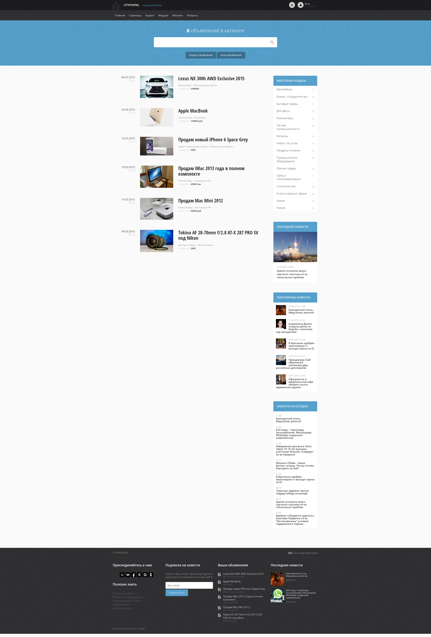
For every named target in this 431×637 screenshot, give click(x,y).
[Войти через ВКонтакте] (127, 574)
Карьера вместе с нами (126, 600)
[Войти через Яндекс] (139, 574)
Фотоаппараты (206, 244)
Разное (281, 208)
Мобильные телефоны (221, 146)
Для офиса (283, 111)
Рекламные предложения (128, 597)
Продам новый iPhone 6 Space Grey (213, 139)
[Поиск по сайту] (292, 5)
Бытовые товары (187, 244)
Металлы (282, 136)
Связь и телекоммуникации (192, 146)
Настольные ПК (202, 180)
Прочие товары (286, 168)
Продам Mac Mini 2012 (200, 200)
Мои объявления (231, 55)
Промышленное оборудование (287, 159)
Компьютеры (185, 117)
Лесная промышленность (288, 127)
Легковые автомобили (205, 85)
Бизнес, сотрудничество (292, 96)
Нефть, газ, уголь (287, 143)
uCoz (142, 628)
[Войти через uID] (122, 574)
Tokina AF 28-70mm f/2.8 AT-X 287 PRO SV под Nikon (218, 235)
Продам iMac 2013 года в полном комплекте (211, 171)
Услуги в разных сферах (292, 193)
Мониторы (200, 117)
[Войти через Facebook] (133, 574)
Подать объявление (201, 55)
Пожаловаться (121, 604)
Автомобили (184, 85)
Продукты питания (288, 150)
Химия (281, 201)
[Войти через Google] (145, 574)
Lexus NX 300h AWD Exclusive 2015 (211, 78)
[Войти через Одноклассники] (150, 574)
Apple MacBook (193, 110)
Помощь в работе (123, 593)
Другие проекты (122, 608)
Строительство (286, 186)
